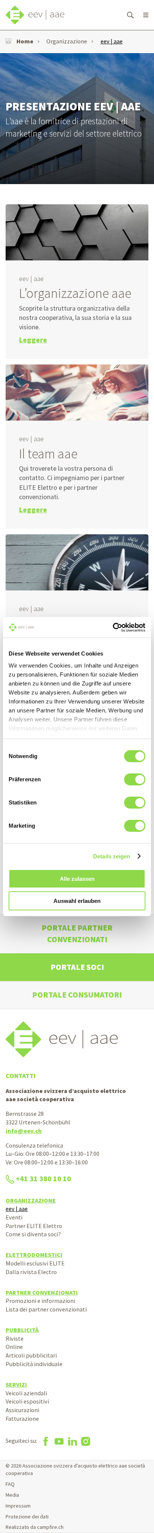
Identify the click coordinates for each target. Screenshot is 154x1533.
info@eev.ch (24, 1131)
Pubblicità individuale (34, 1364)
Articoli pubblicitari (31, 1355)
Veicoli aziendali (26, 1393)
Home (24, 41)
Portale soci (77, 967)
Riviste (15, 1338)
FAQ (10, 1484)
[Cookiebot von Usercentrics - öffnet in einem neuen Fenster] (112, 627)
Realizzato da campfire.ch (35, 1527)
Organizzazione (66, 41)
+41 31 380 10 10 (43, 1178)
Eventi (14, 1217)
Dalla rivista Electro (31, 1272)
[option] (77, 118)
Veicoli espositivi (27, 1401)
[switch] (134, 779)
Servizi (16, 1384)
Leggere (33, 339)
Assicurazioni (22, 1410)
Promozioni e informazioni (40, 1300)
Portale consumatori (77, 995)
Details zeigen (111, 856)
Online (14, 1346)
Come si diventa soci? (33, 1234)
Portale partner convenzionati (77, 933)
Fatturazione (22, 1418)
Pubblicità (22, 1330)
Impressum (18, 1505)
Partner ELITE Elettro (34, 1226)
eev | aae (112, 41)
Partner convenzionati (42, 1292)
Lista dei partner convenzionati (46, 1309)
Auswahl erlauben (77, 901)
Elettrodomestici (34, 1254)
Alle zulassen (77, 879)
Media (12, 1494)
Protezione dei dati (27, 1516)
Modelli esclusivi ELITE (35, 1263)
